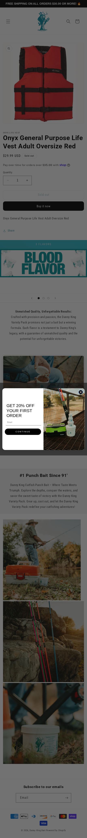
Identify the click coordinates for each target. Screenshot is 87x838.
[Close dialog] (81, 392)
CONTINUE (23, 432)
